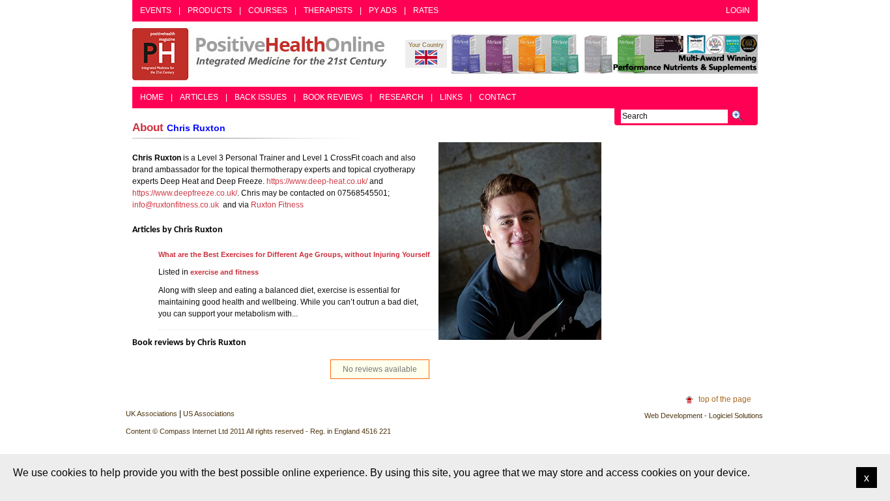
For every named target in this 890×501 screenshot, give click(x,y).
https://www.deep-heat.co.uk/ (316, 181)
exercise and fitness (224, 272)
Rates (425, 10)
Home (152, 97)
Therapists (328, 10)
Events (155, 10)
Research (401, 97)
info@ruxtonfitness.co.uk (175, 204)
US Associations (209, 414)
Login (738, 10)
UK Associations (151, 414)
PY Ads (383, 10)
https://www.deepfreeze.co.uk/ (184, 193)
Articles (199, 97)
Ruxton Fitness (277, 204)
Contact (497, 97)
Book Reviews (333, 97)
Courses (267, 10)
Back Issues (261, 97)
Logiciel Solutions (736, 415)
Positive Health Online (262, 54)
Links (451, 97)
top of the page (724, 399)
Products (210, 10)
